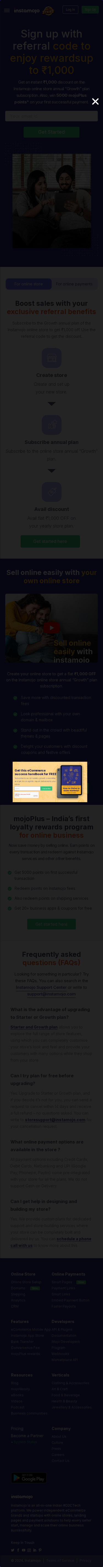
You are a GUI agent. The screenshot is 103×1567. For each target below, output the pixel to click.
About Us (59, 1436)
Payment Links (63, 1288)
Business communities (29, 1413)
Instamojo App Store (27, 1335)
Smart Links (61, 1294)
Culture (57, 1442)
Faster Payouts (64, 1306)
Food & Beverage (66, 1395)
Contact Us (60, 1461)
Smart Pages (62, 1282)
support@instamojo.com (51, 994)
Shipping (18, 1294)
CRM (15, 1306)
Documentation (64, 1335)
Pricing (17, 1428)
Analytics (18, 1300)
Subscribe (46, 788)
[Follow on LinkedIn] (35, 1550)
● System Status (24, 1442)
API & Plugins (62, 1329)
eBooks (17, 1395)
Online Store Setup (26, 1282)
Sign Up (90, 10)
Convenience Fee (25, 1348)
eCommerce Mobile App (31, 1329)
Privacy (85, 1560)
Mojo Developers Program (66, 1345)
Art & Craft (60, 1389)
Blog (14, 1383)
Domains (18, 1288)
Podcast (17, 1407)
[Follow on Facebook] (18, 1550)
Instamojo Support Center (41, 987)
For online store (29, 284)
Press (56, 1449)
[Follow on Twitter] (13, 1550)
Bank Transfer (22, 1342)
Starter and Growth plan (34, 1027)
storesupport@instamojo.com (55, 1119)
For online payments (74, 284)
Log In (70, 10)
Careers (58, 1455)
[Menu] (7, 10)
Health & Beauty (64, 1401)
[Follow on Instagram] (29, 1550)
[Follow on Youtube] (24, 1550)
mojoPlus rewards (25, 1354)
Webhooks (60, 1354)
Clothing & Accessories (70, 1383)
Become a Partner (27, 1435)
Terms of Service (60, 1560)
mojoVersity (20, 1389)
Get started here (50, 541)
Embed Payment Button (71, 1300)
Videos (17, 1401)
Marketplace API (65, 1360)
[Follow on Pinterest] (40, 1550)
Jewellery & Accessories (72, 1407)
